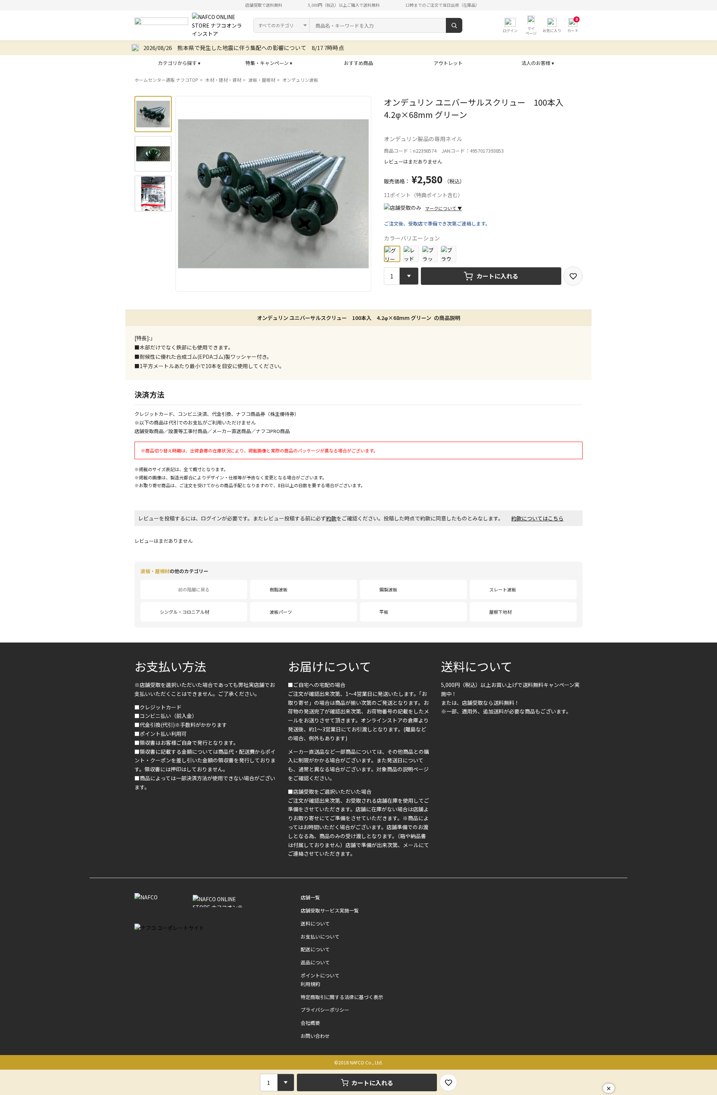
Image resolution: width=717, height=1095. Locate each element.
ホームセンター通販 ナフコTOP (166, 80)
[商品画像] (153, 114)
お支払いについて (320, 936)
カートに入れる (497, 275)
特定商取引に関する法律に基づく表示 (342, 997)
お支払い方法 (170, 666)
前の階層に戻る (193, 589)
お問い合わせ (315, 1035)
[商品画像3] (153, 193)
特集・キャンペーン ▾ (268, 62)
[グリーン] (392, 253)
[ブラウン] (448, 253)
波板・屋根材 (261, 80)
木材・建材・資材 (223, 80)
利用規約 (310, 983)
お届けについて (329, 666)
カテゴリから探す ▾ (179, 62)
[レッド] (411, 253)
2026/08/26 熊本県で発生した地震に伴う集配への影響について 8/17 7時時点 (243, 48)
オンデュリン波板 (300, 80)
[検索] (454, 25)
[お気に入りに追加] (573, 276)
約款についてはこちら (537, 518)
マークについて (443, 208)
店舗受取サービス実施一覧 (330, 910)
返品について (315, 962)
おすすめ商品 (358, 62)
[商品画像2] (153, 154)
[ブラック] (429, 253)
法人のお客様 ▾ (537, 62)
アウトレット (448, 62)
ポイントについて (320, 975)
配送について (315, 949)
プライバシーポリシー (325, 1009)
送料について (476, 666)
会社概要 (310, 1022)
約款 (331, 518)
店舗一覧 (310, 897)
